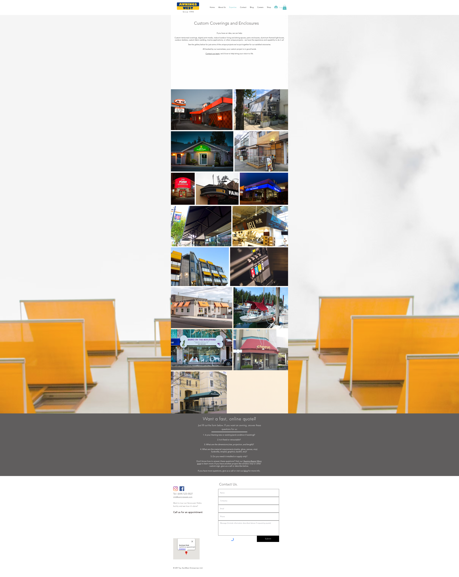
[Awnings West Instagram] (175, 488)
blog (246, 471)
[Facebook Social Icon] (182, 488)
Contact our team (213, 53)
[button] (285, 7)
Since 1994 (188, 12)
